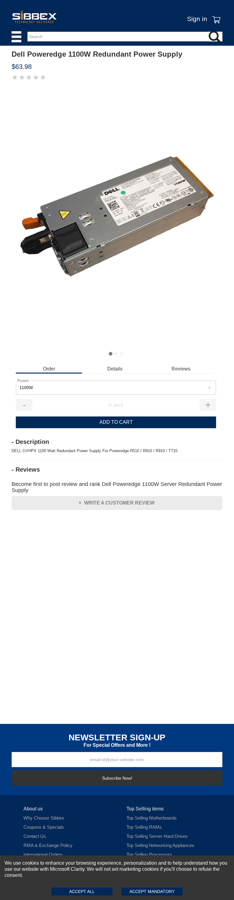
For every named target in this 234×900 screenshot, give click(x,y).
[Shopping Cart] (214, 15)
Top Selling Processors (149, 854)
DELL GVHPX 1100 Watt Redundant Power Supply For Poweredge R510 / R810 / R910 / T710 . (96, 450)
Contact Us (34, 836)
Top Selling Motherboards (151, 817)
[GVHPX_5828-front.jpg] (117, 216)
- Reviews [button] (26, 469)
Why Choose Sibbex (43, 817)
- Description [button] (30, 442)
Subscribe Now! (117, 778)
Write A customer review (119, 502)
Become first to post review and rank (117, 487)
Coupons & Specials (43, 827)
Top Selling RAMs (144, 827)
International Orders (43, 854)
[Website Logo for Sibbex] (34, 16)
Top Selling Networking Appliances (160, 845)
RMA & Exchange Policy (48, 845)
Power (23, 380)
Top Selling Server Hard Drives (157, 836)
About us (33, 808)
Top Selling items (145, 808)
